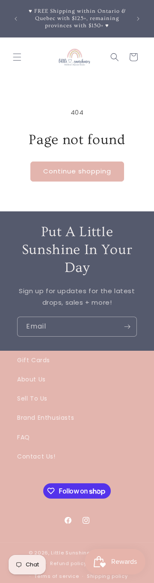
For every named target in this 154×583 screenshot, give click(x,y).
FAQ (23, 437)
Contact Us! (36, 456)
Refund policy (68, 563)
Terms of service (56, 576)
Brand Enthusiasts (45, 417)
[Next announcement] (138, 18)
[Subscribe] (127, 327)
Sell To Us (32, 398)
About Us (31, 379)
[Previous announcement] (15, 18)
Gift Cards (33, 360)
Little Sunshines (72, 552)
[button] (17, 57)
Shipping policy (107, 576)
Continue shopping (77, 171)
